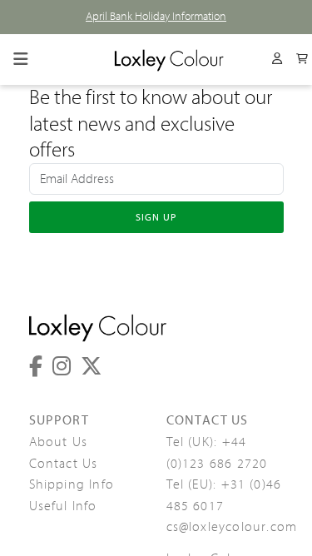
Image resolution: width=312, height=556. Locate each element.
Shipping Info (72, 484)
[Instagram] (61, 367)
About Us (58, 441)
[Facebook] (35, 367)
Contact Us (63, 463)
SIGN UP (156, 217)
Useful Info (63, 506)
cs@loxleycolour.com (232, 526)
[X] (91, 367)
